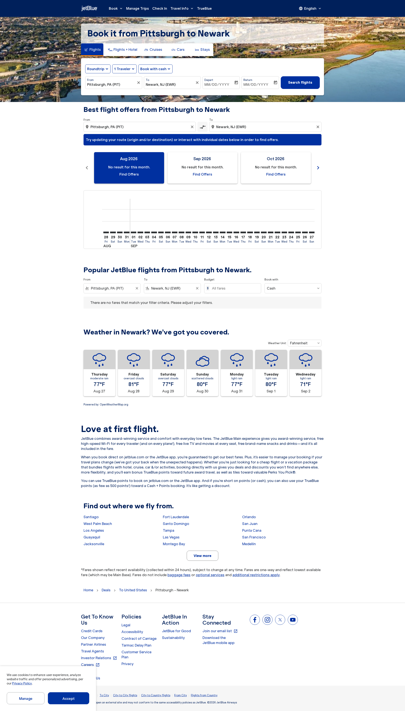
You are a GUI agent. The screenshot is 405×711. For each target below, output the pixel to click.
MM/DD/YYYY (216, 84)
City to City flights (125, 695)
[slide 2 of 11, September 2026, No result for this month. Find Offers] (202, 168)
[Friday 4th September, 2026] (154, 232)
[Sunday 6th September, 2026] (167, 232)
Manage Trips (137, 8)
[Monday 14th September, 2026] (222, 232)
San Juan (250, 524)
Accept (68, 698)
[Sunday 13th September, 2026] (216, 232)
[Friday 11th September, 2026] (202, 232)
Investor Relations (99, 658)
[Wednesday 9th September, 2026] (188, 232)
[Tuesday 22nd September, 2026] (277, 232)
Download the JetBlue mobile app (218, 640)
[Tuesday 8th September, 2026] (181, 232)
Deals (106, 590)
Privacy (128, 664)
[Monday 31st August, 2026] (126, 232)
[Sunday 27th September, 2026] (312, 232)
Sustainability (173, 638)
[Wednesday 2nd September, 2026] (140, 232)
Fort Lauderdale (176, 517)
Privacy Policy (22, 683)
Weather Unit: (277, 343)
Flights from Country (204, 695)
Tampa (168, 530)
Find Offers (129, 174)
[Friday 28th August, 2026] (106, 232)
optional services (210, 575)
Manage (25, 698)
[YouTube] (293, 620)
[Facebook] (255, 620)
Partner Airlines (93, 644)
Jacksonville (94, 544)
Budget (209, 279)
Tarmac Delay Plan (136, 645)
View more (202, 556)
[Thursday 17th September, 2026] (243, 232)
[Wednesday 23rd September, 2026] (284, 232)
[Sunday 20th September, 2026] (263, 232)
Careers (90, 665)
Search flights (300, 82)
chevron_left (87, 167)
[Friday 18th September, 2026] (250, 232)
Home (88, 590)
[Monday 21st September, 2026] (270, 232)
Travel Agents (92, 651)
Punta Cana (251, 530)
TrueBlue (204, 8)
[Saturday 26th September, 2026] (305, 232)
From (90, 80)
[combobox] (111, 84)
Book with (271, 279)
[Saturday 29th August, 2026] (113, 232)
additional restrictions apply (256, 575)
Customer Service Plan (136, 654)
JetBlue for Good (176, 631)
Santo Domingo (176, 524)
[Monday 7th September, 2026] (174, 232)
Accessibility (132, 632)
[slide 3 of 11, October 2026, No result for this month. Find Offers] (276, 168)
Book (116, 8)
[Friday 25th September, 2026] (298, 232)
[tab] (92, 49)
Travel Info (182, 8)
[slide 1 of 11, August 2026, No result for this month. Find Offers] (129, 168)
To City (104, 695)
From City (180, 695)
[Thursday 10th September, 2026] (195, 232)
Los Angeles (94, 530)
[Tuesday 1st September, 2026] (133, 232)
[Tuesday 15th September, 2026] (229, 232)
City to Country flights (155, 695)
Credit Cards (92, 631)
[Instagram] (267, 620)
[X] (280, 620)
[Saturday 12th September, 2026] (209, 232)
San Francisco (254, 537)
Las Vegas (171, 537)
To (147, 80)
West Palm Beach (98, 524)
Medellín (249, 544)
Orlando (249, 517)
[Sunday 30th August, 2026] (120, 232)
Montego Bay (174, 544)
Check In (159, 8)
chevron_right (318, 167)
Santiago (91, 517)
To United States (133, 590)
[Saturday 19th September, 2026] (257, 232)
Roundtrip (95, 69)
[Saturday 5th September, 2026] (161, 232)
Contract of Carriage (139, 638)
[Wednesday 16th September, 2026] (236, 232)
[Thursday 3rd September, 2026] (147, 232)
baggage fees (178, 575)
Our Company (93, 638)
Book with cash (153, 69)
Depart (208, 80)
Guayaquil (92, 537)
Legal (126, 625)
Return (247, 80)
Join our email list (220, 631)
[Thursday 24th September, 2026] (291, 232)
